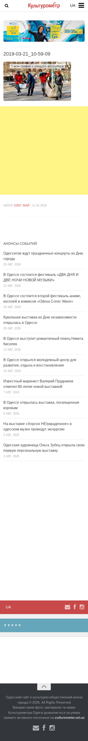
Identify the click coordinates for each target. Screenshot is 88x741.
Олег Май (21, 205)
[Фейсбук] (74, 607)
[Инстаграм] (82, 607)
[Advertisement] (44, 150)
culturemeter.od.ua (69, 717)
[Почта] (67, 607)
